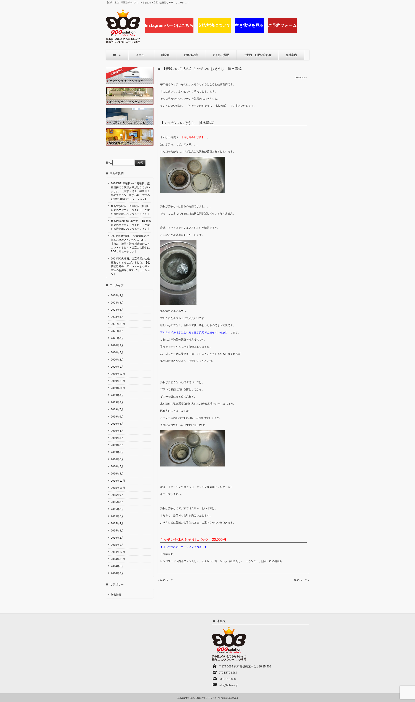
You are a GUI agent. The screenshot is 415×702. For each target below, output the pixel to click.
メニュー (141, 55)
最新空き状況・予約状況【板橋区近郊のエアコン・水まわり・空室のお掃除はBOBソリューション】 (130, 210)
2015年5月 (117, 516)
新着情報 (116, 594)
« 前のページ (165, 580)
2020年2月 (117, 359)
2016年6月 (117, 459)
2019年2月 (117, 445)
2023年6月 (117, 309)
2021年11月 (118, 324)
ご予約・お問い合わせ (257, 55)
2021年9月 (117, 331)
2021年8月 (117, 338)
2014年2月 (117, 573)
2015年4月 (117, 523)
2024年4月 (117, 295)
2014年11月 (118, 559)
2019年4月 (117, 430)
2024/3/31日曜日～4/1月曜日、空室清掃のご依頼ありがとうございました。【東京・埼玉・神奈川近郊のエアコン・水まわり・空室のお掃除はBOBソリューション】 (130, 191)
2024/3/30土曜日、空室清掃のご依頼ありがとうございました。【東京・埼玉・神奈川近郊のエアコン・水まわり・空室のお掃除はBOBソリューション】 (130, 243)
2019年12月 (118, 373)
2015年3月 (117, 530)
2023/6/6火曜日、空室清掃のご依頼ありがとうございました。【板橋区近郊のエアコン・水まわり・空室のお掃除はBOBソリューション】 (130, 266)
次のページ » (301, 580)
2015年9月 (117, 494)
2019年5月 (117, 423)
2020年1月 (117, 366)
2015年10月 (118, 487)
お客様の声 (191, 55)
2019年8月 (117, 402)
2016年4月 (117, 473)
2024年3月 (117, 302)
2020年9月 (117, 345)
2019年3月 (117, 438)
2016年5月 (117, 466)
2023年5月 (117, 316)
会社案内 (291, 55)
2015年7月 (117, 509)
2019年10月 (118, 388)
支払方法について (214, 25)
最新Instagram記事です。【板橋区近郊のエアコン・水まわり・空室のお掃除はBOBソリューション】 (131, 225)
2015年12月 (118, 480)
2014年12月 (118, 551)
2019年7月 (117, 409)
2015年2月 (117, 537)
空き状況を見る (249, 25)
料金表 (165, 55)
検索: (109, 162)
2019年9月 (117, 395)
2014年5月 (117, 566)
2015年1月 (117, 544)
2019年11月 (118, 381)
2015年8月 (117, 502)
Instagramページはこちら (169, 25)
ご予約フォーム (282, 25)
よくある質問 (220, 55)
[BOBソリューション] (123, 42)
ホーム (117, 55)
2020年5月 (117, 352)
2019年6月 (117, 416)
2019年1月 (117, 452)
